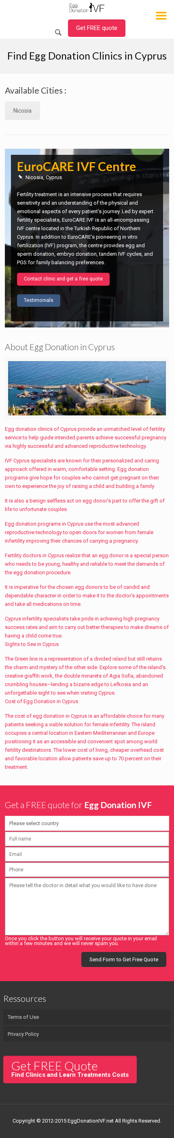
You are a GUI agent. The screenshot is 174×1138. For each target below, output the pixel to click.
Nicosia (22, 110)
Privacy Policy (23, 1034)
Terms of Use (23, 1017)
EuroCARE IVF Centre (76, 166)
